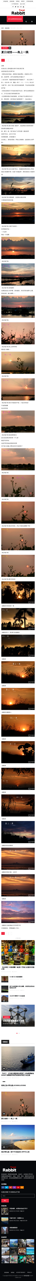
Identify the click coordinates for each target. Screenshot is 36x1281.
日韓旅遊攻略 (29, 1)
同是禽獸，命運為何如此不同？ (19, 1208)
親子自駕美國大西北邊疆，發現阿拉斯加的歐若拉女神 (22, 987)
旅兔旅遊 (5, 1)
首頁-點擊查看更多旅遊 (15, 19)
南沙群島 (5, 48)
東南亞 (23, 1)
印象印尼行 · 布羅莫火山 (17, 1218)
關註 (5, 1200)
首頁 (2, 28)
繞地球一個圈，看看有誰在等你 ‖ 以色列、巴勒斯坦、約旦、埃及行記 (17, 1023)
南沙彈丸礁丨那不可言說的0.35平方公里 (15, 1152)
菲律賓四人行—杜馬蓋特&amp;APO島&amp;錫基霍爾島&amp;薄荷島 (17, 968)
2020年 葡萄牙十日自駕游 (17, 996)
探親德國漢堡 (13, 1227)
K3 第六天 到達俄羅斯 (16, 977)
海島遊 (17, 1)
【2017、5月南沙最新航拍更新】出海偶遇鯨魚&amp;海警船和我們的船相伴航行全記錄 (17, 1074)
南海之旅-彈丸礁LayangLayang (13, 1085)
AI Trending (15, 4)
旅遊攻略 (12, 1)
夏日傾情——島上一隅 (9, 1118)
